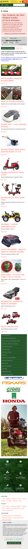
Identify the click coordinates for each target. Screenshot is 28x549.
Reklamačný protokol (18, 517)
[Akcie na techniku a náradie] (11, 93)
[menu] (20, 1)
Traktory (5, 363)
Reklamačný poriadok (7, 517)
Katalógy (24, 506)
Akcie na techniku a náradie (12, 101)
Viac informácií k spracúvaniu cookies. (14, 547)
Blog (20, 501)
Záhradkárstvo (6, 371)
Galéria (3, 501)
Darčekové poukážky (16, 506)
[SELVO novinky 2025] (11, 318)
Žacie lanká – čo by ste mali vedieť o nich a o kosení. (12, 276)
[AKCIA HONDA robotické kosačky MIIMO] (11, 70)
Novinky (11, 42)
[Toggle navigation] (2, 5)
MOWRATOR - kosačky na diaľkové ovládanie (12, 302)
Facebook (15, 501)
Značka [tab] (4, 38)
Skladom (5, 42)
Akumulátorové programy (9, 338)
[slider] (6, 40)
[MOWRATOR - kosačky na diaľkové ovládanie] (11, 292)
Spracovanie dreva (7, 360)
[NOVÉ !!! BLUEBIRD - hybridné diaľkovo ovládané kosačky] (11, 241)
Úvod (2, 8)
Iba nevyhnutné (19, 539)
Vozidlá (4, 368)
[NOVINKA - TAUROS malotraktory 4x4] (11, 215)
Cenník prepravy (17, 515)
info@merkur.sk (13, 0)
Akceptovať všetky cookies (14, 543)
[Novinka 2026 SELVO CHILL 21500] (11, 164)
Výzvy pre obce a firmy (7, 510)
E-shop (6, 5)
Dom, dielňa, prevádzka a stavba (10, 343)
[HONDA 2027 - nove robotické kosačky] (11, 115)
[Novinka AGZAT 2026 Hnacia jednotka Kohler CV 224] (11, 141)
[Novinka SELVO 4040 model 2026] (11, 189)
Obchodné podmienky (7, 515)
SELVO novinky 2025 (9, 326)
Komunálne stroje (7, 346)
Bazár (22, 508)
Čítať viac (3, 83)
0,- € (24, 1)
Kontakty (8, 498)
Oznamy (24, 498)
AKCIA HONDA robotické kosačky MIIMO (11, 79)
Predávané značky (15, 508)
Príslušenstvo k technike (8, 357)
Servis (19, 498)
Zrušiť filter (19, 48)
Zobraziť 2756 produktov (8, 48)
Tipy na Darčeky (6, 335)
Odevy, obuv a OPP (6, 352)
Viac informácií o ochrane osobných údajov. (14, 545)
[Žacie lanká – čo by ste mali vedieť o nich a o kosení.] (11, 266)
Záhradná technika (7, 374)
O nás (3, 498)
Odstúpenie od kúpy (6, 519)
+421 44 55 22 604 (14, 2)
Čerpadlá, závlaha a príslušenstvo (11, 341)
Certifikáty (9, 501)
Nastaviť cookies (9, 539)
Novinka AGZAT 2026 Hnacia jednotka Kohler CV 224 (13, 150)
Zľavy (3, 508)
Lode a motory (6, 349)
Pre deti (4, 354)
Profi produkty (13, 38)
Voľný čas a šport (6, 366)
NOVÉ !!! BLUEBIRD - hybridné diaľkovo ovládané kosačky (13, 250)
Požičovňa (14, 498)
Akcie (16, 42)
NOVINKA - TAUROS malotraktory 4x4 (9, 225)
